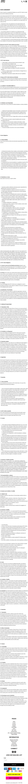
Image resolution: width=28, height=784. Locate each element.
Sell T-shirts (14, 730)
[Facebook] (13, 752)
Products (14, 724)
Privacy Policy (14, 744)
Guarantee (14, 742)
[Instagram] (15, 752)
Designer (14, 725)
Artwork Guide (14, 731)
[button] (24, 1)
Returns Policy (14, 741)
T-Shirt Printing (14, 734)
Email (5, 758)
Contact (14, 722)
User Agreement (14, 745)
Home (14, 721)
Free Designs (14, 727)
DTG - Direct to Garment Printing (14, 733)
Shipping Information (14, 740)
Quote (14, 728)
